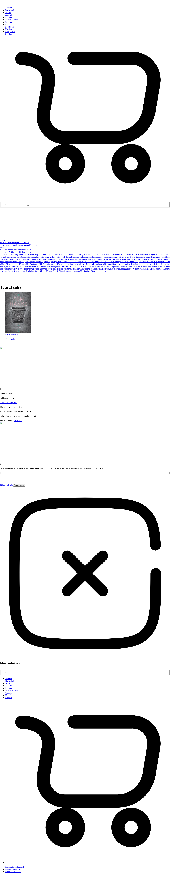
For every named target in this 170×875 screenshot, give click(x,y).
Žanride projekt (47, 269)
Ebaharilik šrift (11, 334)
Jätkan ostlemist (6, 485)
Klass (65, 259)
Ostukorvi (18, 420)
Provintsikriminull (50, 264)
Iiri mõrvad (115, 269)
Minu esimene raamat (81, 262)
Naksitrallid (106, 262)
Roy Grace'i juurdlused (122, 264)
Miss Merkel (95, 262)
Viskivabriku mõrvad (25, 269)
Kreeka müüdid (153, 259)
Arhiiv (8, 12)
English (8, 29)
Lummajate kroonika (26, 262)
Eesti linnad (36, 257)
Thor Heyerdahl (112, 266)
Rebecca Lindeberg (94, 264)
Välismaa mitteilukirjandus (20, 252)
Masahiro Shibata (65, 262)
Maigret (43, 262)
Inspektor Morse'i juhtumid (27, 259)
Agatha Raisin (21, 254)
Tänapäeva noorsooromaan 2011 (37, 266)
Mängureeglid (52, 262)
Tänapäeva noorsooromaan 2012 (64, 266)
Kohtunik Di (98, 259)
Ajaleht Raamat (11, 20)
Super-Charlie (53, 271)
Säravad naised (145, 264)
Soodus (8, 34)
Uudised (8, 22)
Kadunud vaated (45, 259)
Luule (37, 262)
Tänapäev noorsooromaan (69, 271)
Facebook (9, 27)
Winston (37, 269)
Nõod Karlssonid (155, 262)
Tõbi (135, 266)
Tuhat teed (141, 266)
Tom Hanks (10, 339)
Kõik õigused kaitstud (14, 867)
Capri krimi (75, 269)
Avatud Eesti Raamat (129, 254)
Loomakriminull (10, 262)
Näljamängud (116, 262)
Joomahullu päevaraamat (130, 269)
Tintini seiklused (126, 266)
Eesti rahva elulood (49, 257)
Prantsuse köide (36, 264)
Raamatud (9, 10)
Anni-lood (73, 254)
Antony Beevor (83, 254)
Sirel (36, 271)
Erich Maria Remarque (129, 257)
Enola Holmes (92, 257)
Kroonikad (158, 269)
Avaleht (8, 8)
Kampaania (10, 31)
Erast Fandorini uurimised (109, 257)
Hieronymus (106, 269)
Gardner (142, 257)
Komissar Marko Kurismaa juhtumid (118, 259)
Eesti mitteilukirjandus (22, 250)
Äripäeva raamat (97, 254)
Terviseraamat (100, 266)
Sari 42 (154, 264)
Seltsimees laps (163, 264)
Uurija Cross (85, 271)
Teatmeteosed (7, 250)
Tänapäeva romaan (86, 266)
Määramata (34, 245)
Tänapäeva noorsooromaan (18, 242)
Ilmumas (8, 17)
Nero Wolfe (127, 262)
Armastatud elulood (112, 254)
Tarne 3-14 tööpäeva (8, 402)
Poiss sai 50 (24, 264)
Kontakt (8, 24)
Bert (140, 254)
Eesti (29, 257)
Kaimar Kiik (57, 259)
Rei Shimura (107, 264)
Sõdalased (42, 271)
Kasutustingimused (13, 869)
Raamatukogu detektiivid (24, 271)
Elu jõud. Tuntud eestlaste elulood (72, 257)
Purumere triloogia (78, 264)
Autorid (8, 15)
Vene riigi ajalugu (98, 271)
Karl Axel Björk (147, 269)
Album (55, 254)
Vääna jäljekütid (153, 266)
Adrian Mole (10, 254)
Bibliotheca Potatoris (62, 269)
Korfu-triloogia (140, 259)
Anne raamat (63, 254)
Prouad (11, 271)
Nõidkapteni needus (140, 262)
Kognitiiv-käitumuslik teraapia (80, 259)
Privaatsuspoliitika (13, 871)
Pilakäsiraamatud (12, 264)
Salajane (135, 264)
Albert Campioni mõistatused (39, 254)
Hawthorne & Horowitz (90, 269)
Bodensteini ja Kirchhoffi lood (154, 254)
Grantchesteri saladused (155, 257)
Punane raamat (23, 245)
